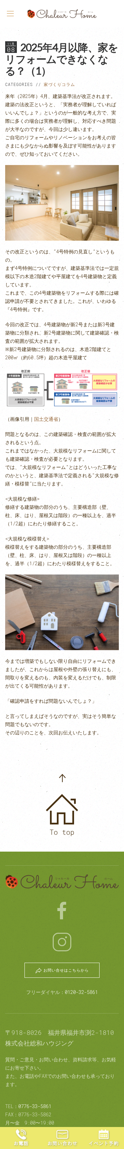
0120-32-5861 (81, 992)
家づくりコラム (59, 84)
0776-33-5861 (34, 1106)
